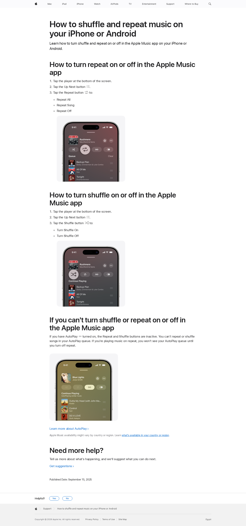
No (67, 498)
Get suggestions (61, 466)
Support (47, 508)
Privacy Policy (92, 519)
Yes (54, 498)
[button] (210, 4)
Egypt (208, 519)
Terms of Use (108, 519)
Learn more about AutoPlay (68, 428)
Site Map (122, 519)
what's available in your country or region (145, 435)
